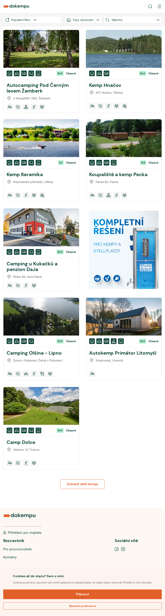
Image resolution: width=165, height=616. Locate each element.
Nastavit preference (82, 606)
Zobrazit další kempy (82, 484)
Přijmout (82, 594)
